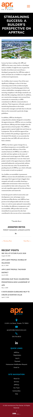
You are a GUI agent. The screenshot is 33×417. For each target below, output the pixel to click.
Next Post (27, 241)
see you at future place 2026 (14, 253)
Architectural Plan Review (15, 405)
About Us (16, 379)
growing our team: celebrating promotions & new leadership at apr (16, 282)
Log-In (17, 358)
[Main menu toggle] (28, 6)
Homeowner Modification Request (16, 364)
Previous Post (7, 241)
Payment (17, 361)
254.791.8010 (16, 337)
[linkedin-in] (15, 233)
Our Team (16, 388)
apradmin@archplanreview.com (16, 330)
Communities (16, 391)
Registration (17, 355)
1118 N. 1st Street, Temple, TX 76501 (17, 323)
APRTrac (16, 385)
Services (16, 382)
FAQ (16, 394)
